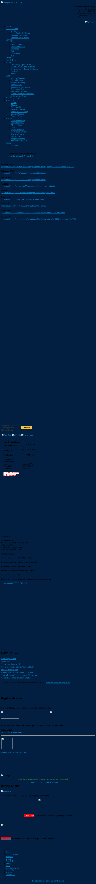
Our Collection (12, 29)
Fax (12, 55)
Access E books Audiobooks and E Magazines (19, 675)
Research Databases (19, 35)
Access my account (8, 659)
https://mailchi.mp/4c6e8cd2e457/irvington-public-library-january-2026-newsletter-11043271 (37, 167)
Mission (14, 105)
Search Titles (11, 60)
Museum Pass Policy (19, 141)
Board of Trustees (18, 109)
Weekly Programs (18, 78)
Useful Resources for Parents (22, 94)
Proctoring (15, 49)
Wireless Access (17, 134)
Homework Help (17, 89)
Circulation (15, 53)
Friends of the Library (19, 112)
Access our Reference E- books (13, 752)
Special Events (17, 80)
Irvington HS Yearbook (20, 38)
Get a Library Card (18, 96)
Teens (8, 62)
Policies (9, 118)
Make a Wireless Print (9, 670)
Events (8, 58)
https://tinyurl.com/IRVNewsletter (20, 156)
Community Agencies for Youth (23, 64)
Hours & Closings (18, 107)
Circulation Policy (18, 121)
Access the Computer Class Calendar (15, 678)
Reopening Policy (18, 138)
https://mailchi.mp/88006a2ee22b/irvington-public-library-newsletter (28, 193)
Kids (8, 76)
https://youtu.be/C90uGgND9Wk (14, 583)
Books (13, 31)
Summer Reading (18, 82)
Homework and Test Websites (23, 67)
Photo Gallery (16, 85)
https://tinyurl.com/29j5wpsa (11, 732)
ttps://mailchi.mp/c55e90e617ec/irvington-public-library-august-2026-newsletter (33, 212)
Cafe (13, 51)
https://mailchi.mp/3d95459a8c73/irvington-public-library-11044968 (28, 186)
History (14, 103)
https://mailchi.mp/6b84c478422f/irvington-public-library (23, 180)
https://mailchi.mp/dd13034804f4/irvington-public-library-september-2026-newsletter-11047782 (38, 219)
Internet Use (16, 136)
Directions (15, 145)
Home (8, 26)
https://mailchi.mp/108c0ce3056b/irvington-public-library (23, 206)
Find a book (5, 661)
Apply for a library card (10, 664)
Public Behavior (17, 129)
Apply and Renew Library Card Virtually (17, 667)
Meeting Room (17, 44)
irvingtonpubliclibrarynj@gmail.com (58, 683)
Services (9, 40)
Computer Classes (18, 46)
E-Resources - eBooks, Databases (24, 69)
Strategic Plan (16, 116)
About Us (10, 100)
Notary (13, 42)
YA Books (15, 71)
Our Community (12, 98)
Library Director (17, 114)
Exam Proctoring (17, 123)
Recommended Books (19, 91)
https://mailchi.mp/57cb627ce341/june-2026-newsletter (22, 199)
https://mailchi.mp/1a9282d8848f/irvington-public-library (23, 173)
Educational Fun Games (20, 87)
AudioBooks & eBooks (20, 33)
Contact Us (10, 143)
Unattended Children (19, 132)
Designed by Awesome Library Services (48, 881)
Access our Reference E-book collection (17, 672)
